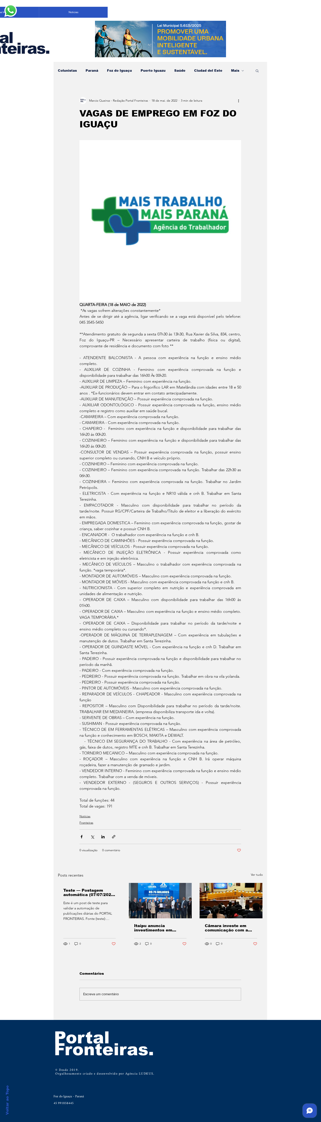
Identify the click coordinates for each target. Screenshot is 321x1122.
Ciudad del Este (208, 70)
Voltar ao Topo (7, 1100)
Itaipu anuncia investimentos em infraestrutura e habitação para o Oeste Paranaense (159, 928)
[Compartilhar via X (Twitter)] (92, 837)
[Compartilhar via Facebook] (81, 837)
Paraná (92, 70)
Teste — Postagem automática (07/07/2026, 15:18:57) (89, 892)
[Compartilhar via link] (114, 837)
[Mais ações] (238, 100)
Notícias (84, 816)
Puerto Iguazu (153, 70)
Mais (235, 70)
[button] (257, 70)
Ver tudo (257, 875)
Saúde (179, 70)
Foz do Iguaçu (119, 70)
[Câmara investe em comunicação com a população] (231, 900)
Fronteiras (86, 823)
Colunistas (67, 70)
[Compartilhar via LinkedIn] (103, 837)
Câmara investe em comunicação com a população (226, 928)
